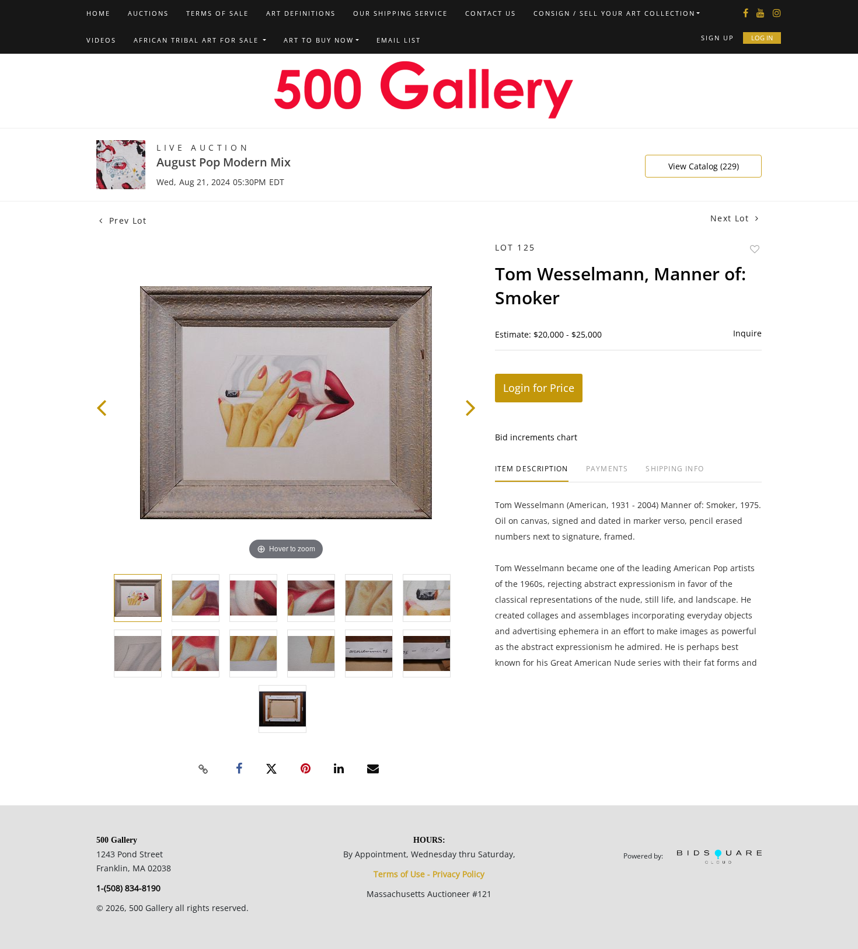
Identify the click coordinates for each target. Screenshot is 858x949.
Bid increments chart (536, 437)
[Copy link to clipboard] (204, 769)
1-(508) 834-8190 (128, 888)
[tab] (531, 473)
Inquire (747, 333)
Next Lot (731, 218)
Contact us (490, 13)
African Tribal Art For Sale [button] (197, 40)
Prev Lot (126, 220)
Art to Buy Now (319, 40)
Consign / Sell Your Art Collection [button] (614, 13)
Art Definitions (301, 13)
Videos (101, 40)
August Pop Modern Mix (223, 162)
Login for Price (538, 388)
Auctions (148, 13)
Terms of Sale (217, 13)
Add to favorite (755, 249)
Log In (762, 37)
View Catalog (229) (703, 166)
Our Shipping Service (400, 13)
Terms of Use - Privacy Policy (429, 874)
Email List (398, 40)
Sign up (717, 37)
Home (98, 13)
